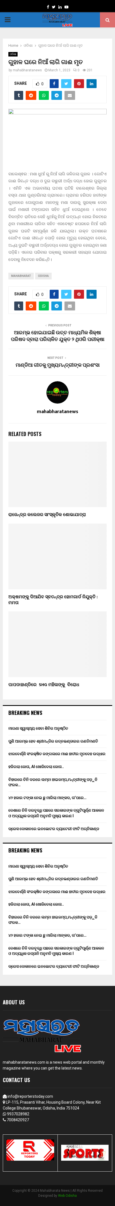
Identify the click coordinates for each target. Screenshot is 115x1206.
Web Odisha (67, 1196)
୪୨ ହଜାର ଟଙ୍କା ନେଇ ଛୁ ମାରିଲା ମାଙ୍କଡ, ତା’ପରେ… (47, 797)
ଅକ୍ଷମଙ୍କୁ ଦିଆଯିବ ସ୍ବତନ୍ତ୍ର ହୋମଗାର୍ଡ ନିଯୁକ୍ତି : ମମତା (53, 600)
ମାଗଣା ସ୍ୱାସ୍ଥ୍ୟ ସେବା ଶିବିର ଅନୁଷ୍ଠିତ (38, 728)
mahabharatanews (27, 70)
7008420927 (18, 1120)
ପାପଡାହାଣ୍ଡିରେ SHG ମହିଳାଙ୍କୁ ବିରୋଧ (45, 685)
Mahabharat (21, 275)
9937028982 (18, 1114)
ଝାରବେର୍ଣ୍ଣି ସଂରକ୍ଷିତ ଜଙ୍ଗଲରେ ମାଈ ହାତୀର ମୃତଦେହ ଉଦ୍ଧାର (57, 754)
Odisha (43, 275)
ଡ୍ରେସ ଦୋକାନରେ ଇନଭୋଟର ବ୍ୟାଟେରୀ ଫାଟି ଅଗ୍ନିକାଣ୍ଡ (53, 828)
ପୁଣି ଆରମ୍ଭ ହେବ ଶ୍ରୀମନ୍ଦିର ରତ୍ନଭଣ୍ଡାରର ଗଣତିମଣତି (53, 741)
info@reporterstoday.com (30, 1096)
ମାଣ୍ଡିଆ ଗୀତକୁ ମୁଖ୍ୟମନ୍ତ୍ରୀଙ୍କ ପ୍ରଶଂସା (58, 365)
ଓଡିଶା (13, 54)
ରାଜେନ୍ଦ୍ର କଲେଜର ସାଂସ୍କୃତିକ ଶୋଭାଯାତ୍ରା (47, 515)
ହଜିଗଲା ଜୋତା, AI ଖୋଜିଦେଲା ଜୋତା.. (36, 766)
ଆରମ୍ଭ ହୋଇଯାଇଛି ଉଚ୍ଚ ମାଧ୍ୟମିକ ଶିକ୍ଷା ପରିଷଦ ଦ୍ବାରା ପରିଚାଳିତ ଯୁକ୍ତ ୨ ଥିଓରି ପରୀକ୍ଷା (57, 336)
